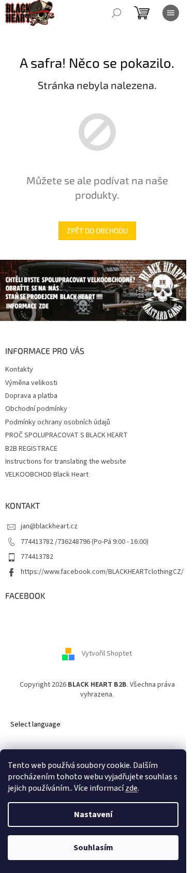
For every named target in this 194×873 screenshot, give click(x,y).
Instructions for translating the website (65, 461)
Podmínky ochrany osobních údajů (57, 422)
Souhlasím (93, 847)
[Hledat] (116, 13)
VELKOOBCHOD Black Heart (46, 474)
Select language (35, 724)
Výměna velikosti (31, 383)
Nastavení (93, 814)
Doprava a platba (31, 396)
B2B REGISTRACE (31, 448)
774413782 (37, 557)
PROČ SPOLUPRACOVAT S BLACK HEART (66, 435)
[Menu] (170, 13)
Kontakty (19, 369)
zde (131, 788)
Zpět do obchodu (97, 230)
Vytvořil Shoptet (107, 653)
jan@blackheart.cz (49, 526)
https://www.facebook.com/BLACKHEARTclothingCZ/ (102, 572)
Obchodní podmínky (36, 409)
